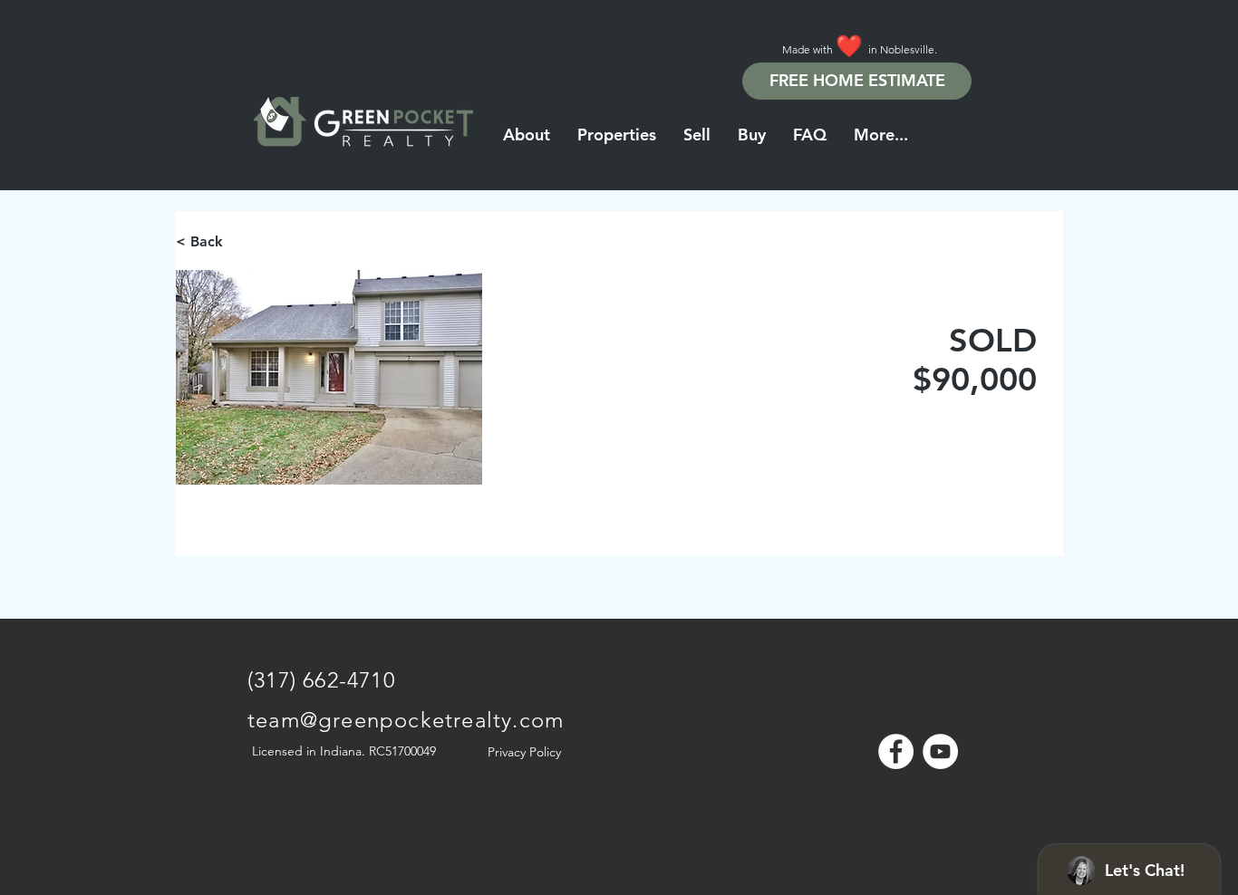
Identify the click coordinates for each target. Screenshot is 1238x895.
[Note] (264, 797)
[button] (881, 135)
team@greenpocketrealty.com (405, 720)
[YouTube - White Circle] (940, 751)
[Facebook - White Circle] (896, 751)
